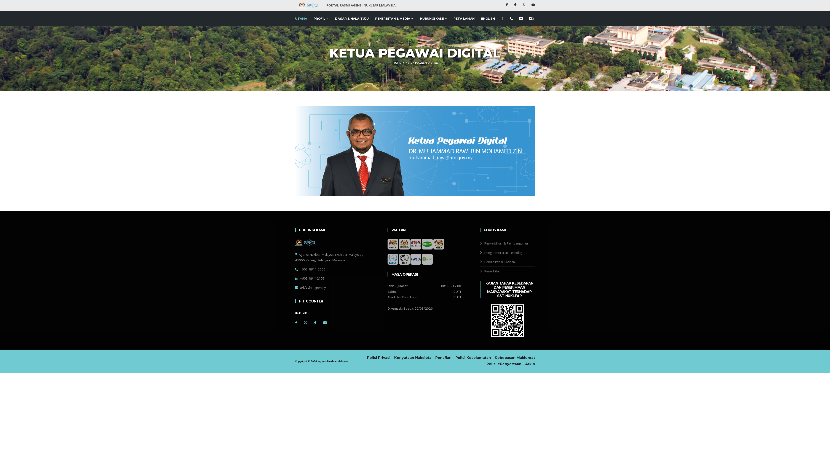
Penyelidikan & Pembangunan (506, 243)
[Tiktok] (515, 5)
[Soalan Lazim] (502, 18)
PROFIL (396, 63)
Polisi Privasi (378, 358)
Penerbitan (492, 271)
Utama (301, 19)
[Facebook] (507, 5)
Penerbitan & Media (393, 19)
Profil (320, 19)
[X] (524, 5)
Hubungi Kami (432, 19)
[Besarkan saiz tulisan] (521, 18)
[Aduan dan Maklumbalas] (511, 18)
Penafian (443, 358)
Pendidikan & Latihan (499, 262)
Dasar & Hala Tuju (352, 19)
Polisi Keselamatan (473, 358)
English (488, 19)
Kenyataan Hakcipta (412, 358)
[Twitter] (305, 322)
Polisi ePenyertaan (504, 364)
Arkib (530, 364)
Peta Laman (464, 19)
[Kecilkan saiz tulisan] (530, 18)
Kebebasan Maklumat (515, 358)
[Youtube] (533, 5)
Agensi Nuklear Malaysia (333, 361)
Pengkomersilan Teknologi (503, 252)
